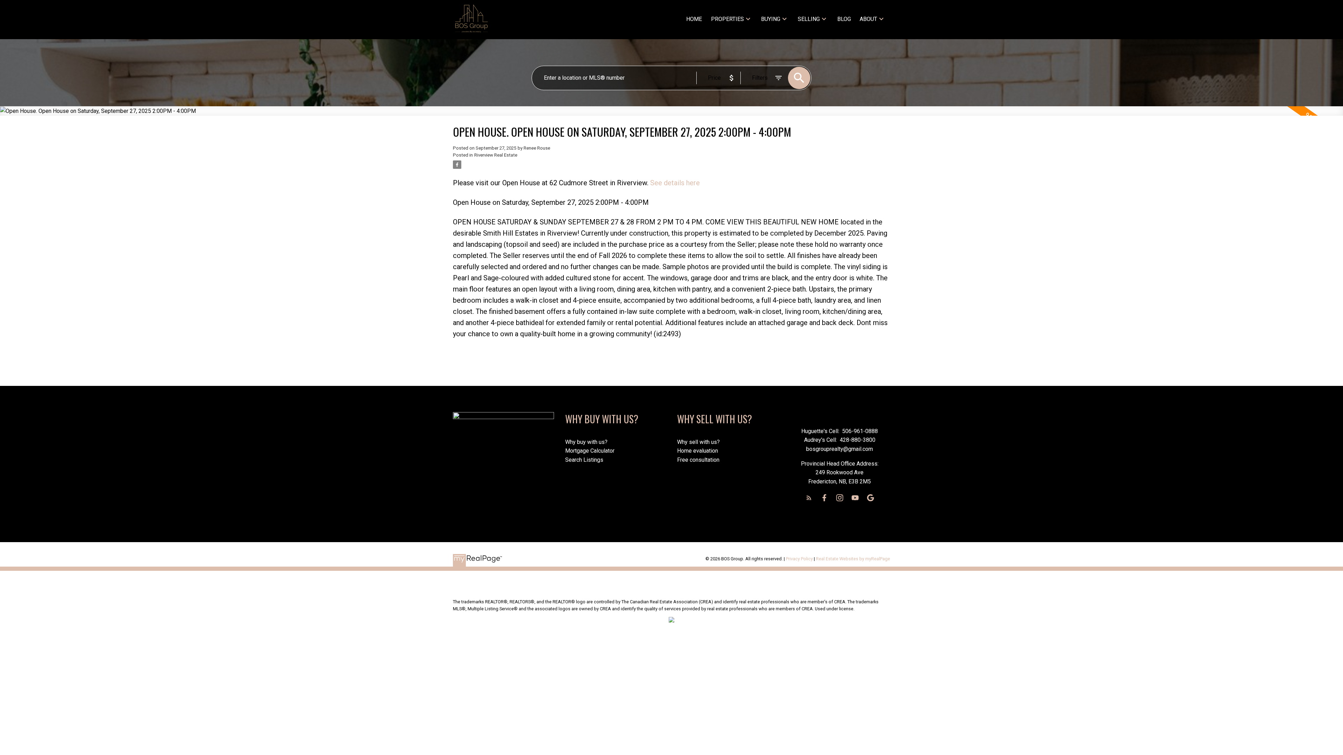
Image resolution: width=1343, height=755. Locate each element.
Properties (727, 19)
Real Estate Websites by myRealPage (853, 558)
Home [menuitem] (694, 19)
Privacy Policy (799, 558)
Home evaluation (697, 450)
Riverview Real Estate (495, 155)
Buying (770, 19)
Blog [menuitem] (844, 19)
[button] (808, 497)
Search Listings (584, 459)
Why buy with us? (586, 442)
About (868, 19)
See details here (675, 183)
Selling (809, 19)
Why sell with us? (698, 442)
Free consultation (698, 459)
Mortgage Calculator (589, 450)
